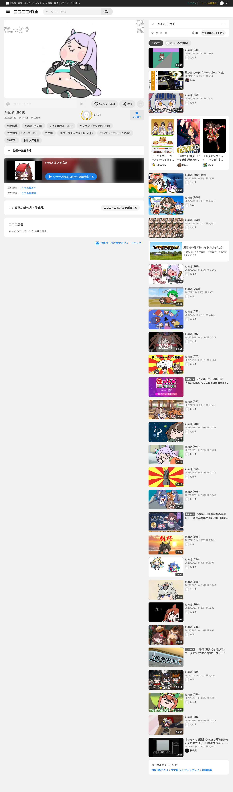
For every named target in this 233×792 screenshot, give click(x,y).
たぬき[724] (192, 671)
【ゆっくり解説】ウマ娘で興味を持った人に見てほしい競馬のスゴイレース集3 (206, 741)
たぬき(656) (192, 694)
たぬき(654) (192, 559)
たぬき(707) (192, 333)
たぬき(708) (192, 266)
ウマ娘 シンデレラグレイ (185, 769)
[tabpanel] (189, 402)
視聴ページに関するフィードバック (120, 313)
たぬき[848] (192, 626)
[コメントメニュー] (223, 24)
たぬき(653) (192, 469)
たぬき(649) (28, 192)
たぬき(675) (192, 356)
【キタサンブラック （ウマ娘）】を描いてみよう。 (213, 157)
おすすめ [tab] (155, 43)
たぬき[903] (192, 288)
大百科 (49, 3)
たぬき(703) (192, 446)
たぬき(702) (192, 716)
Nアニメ (65, 3)
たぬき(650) (192, 219)
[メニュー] (140, 104)
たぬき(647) (28, 187)
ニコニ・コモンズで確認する (120, 207)
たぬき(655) (192, 581)
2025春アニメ (159, 769)
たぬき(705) (192, 491)
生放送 (27, 3)
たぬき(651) (192, 95)
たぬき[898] (192, 536)
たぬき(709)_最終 (195, 174)
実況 (56, 3)
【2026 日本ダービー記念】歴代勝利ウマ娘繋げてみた (188, 157)
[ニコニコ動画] (26, 11)
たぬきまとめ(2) (56, 162)
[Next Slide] (137, 279)
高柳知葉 (207, 769)
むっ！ (98, 114)
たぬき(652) (192, 311)
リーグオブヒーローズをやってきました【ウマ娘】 (161, 157)
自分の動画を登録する (29, 245)
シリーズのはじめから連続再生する (73, 176)
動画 (13, 3)
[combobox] (72, 11)
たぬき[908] (192, 197)
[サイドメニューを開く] (8, 11)
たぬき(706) (192, 423)
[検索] (107, 11)
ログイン (191, 3)
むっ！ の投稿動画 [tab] (179, 43)
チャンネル (38, 3)
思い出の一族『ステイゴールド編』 (205, 72)
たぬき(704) (192, 604)
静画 (20, 3)
